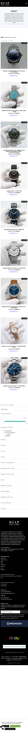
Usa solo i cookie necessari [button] (9, 728)
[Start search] (26, 635)
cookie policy (17, 723)
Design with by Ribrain (14, 663)
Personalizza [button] (5, 726)
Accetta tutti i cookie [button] (15, 726)
